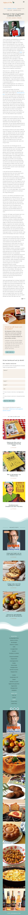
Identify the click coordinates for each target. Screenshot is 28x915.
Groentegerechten (14, 661)
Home (5, 8)
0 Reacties (19, 18)
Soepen (14, 679)
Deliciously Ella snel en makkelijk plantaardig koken (14, 444)
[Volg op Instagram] (14, 708)
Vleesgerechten (14, 688)
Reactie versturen (9, 400)
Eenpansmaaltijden (14, 656)
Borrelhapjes (14, 642)
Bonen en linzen (14, 640)
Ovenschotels (14, 665)
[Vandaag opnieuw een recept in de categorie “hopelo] (14, 855)
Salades (14, 675)
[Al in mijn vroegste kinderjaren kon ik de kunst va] (14, 833)
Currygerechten (14, 649)
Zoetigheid (14, 690)
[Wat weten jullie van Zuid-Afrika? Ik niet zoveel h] (14, 810)
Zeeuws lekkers (8, 593)
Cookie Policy (14, 703)
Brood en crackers (14, 644)
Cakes (6, 562)
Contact (14, 697)
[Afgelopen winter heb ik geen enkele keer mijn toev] (14, 766)
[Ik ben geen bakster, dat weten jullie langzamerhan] (14, 788)
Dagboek (9, 8)
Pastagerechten (14, 667)
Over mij (14, 695)
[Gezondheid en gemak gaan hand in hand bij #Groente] (14, 743)
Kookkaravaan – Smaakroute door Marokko (14, 505)
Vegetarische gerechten (14, 683)
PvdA (21, 52)
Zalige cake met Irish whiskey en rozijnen (14, 584)
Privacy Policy (14, 701)
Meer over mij (10, 352)
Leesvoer (14, 8)
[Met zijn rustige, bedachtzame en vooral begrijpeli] (14, 721)
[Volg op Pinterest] (17, 708)
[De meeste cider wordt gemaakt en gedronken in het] (14, 899)
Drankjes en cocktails (14, 653)
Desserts (14, 651)
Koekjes (14, 663)
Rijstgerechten (14, 671)
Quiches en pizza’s (14, 669)
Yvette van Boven (12, 562)
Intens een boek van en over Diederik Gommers (14, 553)
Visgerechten (14, 686)
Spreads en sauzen (14, 681)
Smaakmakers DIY (14, 677)
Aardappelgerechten (14, 638)
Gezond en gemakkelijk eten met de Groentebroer (14, 615)
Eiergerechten (14, 658)
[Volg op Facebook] (11, 708)
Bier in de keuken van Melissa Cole (14, 475)
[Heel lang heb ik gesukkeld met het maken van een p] (14, 877)
